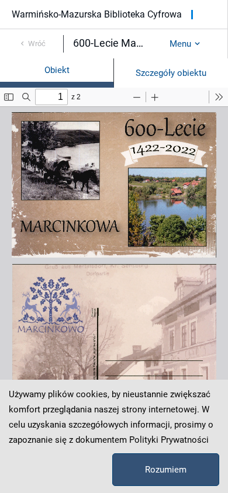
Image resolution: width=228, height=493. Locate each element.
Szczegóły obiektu (171, 73)
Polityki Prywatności (169, 440)
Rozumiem (165, 469)
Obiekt (57, 70)
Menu (180, 44)
